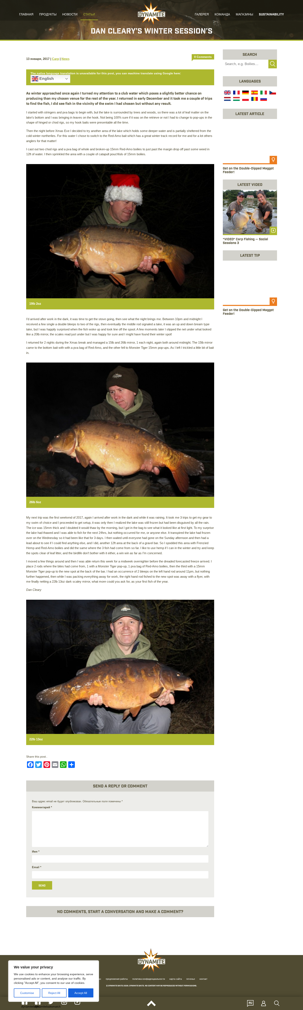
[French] (236, 93)
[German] (245, 93)
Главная (26, 14)
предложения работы (117, 979)
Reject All (54, 993)
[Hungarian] (236, 99)
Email (36, 867)
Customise (27, 993)
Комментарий (42, 807)
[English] (227, 93)
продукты (47, 14)
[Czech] (272, 93)
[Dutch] (227, 99)
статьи (89, 14)
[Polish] (245, 99)
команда (222, 14)
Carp (55, 59)
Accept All (80, 993)
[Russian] (263, 99)
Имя (35, 851)
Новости (70, 14)
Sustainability (271, 14)
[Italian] (263, 93)
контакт (203, 979)
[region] (53, 981)
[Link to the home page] (151, 13)
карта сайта (175, 979)
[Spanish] (254, 93)
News (65, 59)
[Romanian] (254, 99)
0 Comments (203, 56)
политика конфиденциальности (148, 979)
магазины (244, 14)
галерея (202, 14)
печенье (190, 979)
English (46, 78)
